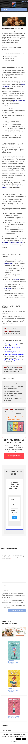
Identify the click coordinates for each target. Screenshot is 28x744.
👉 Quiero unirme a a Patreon (14, 456)
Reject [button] (24, 739)
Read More (14, 741)
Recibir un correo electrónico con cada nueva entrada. (13, 606)
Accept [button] (18, 739)
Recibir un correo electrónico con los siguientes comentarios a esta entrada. (13, 601)
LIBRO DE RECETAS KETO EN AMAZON (14, 717)
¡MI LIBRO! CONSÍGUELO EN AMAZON (13, 662)
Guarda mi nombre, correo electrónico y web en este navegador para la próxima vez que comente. (13, 595)
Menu (6, 9)
